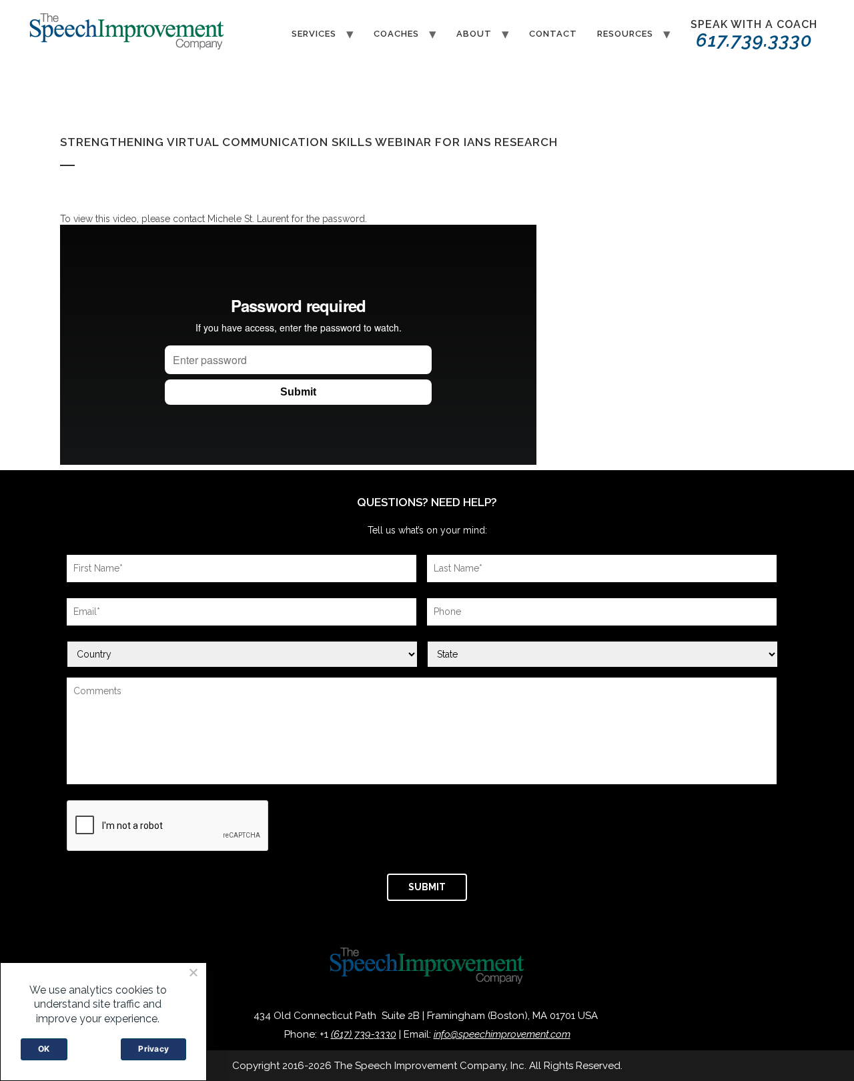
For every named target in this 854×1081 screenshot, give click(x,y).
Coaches (396, 34)
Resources (625, 34)
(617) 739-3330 (363, 1034)
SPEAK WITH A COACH (754, 34)
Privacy (153, 1049)
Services (314, 34)
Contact (553, 34)
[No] (192, 972)
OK (44, 1049)
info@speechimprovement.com (502, 1034)
